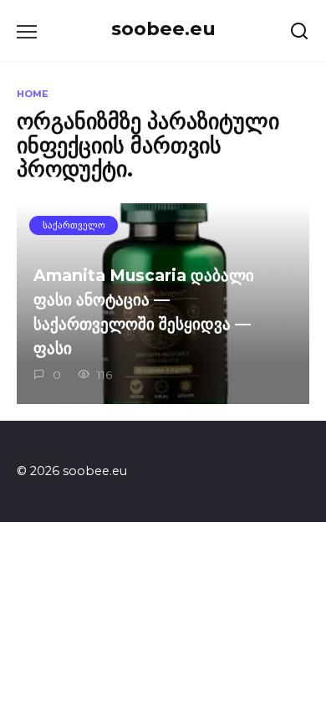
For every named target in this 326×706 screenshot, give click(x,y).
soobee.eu (163, 28)
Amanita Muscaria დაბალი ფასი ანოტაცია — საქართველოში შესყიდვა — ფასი (143, 311)
